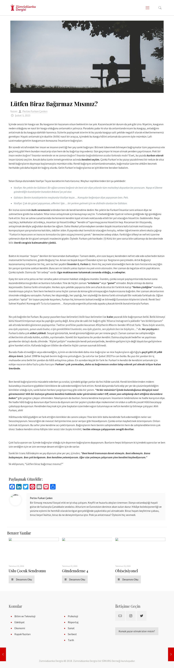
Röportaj (73, 622)
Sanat (71, 628)
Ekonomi (19, 628)
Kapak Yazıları (22, 634)
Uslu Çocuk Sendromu (27, 570)
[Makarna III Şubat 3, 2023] (3, 654)
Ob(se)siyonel (126, 570)
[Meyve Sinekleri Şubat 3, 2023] (171, 654)
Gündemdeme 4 (75, 570)
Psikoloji (73, 616)
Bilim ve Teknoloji (24, 616)
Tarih (71, 640)
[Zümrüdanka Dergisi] (23, 7)
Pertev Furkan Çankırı (34, 111)
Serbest (72, 634)
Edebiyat (19, 622)
